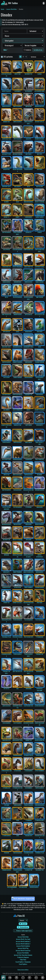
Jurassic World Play (23, 948)
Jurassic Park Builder (23, 953)
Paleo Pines (23, 959)
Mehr (5, 50)
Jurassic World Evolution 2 (23, 943)
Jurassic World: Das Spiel (23, 939)
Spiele (2, 9)
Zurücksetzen (37, 50)
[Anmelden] (43, 3)
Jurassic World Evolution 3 (23, 941)
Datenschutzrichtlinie (23, 970)
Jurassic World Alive (11, 9)
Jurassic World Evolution (23, 946)
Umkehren (28, 50)
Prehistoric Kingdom (23, 957)
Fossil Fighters (23, 964)
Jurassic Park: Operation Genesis (23, 955)
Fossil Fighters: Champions (23, 962)
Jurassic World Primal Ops (23, 950)
